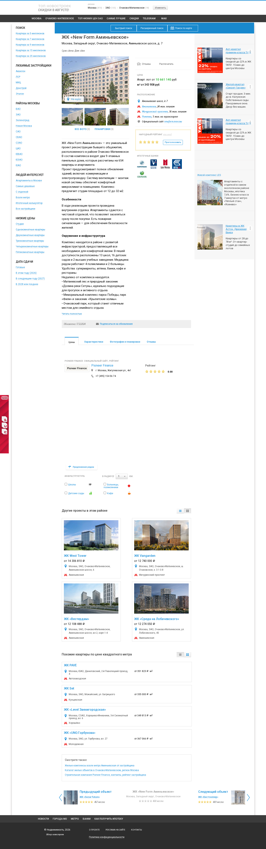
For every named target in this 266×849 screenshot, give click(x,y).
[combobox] (122, 476)
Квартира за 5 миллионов (30, 33)
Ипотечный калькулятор (29, 203)
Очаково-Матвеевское (59, 18)
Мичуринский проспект (155, 111)
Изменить (160, 7)
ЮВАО (19, 154)
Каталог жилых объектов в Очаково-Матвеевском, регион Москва (102, 770)
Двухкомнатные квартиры (30, 235)
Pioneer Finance (102, 365)
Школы (72, 484)
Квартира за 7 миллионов (30, 39)
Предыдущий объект (96, 792)
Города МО (60, 818)
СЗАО (19, 142)
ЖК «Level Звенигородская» (85, 709)
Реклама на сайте (115, 830)
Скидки (134, 18)
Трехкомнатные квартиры (30, 240)
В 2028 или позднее (27, 284)
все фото (81, 129)
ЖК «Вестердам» (76, 619)
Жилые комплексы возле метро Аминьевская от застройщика (99, 765)
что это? (167, 134)
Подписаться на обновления (116, 324)
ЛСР (18, 76)
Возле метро (23, 197)
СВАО (19, 137)
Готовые (20, 267)
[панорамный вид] (72, 116)
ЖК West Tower (75, 556)
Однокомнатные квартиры (30, 229)
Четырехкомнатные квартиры (32, 246)
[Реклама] (4, 452)
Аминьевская (149, 106)
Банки (87, 818)
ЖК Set (69, 688)
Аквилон (20, 71)
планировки (102, 129)
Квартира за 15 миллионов (31, 50)
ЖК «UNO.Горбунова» (79, 733)
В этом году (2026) (26, 273)
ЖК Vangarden (144, 556)
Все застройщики (25, 208)
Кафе (110, 493)
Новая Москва (24, 126)
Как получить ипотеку (108, 818)
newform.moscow (173, 121)
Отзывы (146, 64)
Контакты (136, 830)
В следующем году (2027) (30, 278)
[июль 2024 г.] (118, 116)
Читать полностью (72, 313)
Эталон (20, 93)
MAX (164, 18)
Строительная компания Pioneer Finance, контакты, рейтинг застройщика (105, 775)
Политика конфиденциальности (106, 837)
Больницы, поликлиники (111, 486)
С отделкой (22, 191)
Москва (36, 18)
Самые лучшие (116, 18)
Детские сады (76, 493)
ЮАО (18, 165)
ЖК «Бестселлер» (208, 797)
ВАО (18, 109)
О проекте (94, 830)
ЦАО (18, 148)
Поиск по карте (183, 28)
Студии (20, 224)
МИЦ (18, 82)
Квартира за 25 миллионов (31, 56)
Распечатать (166, 64)
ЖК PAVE (70, 665)
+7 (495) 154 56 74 (106, 376)
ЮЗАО (19, 159)
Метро (75, 818)
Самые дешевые (25, 186)
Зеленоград (22, 120)
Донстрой (21, 88)
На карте (76, 99)
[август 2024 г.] (95, 116)
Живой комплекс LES (209, 175)
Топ (90, 18)
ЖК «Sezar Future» (90, 797)
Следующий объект (213, 792)
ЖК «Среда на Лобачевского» (156, 619)
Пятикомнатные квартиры (30, 252)
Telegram (149, 18)
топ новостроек (54, 5)
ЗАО (18, 114)
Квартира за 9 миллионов (30, 44)
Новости (43, 818)
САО (18, 131)
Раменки (146, 116)
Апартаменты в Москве (29, 180)
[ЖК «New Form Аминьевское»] (95, 103)
